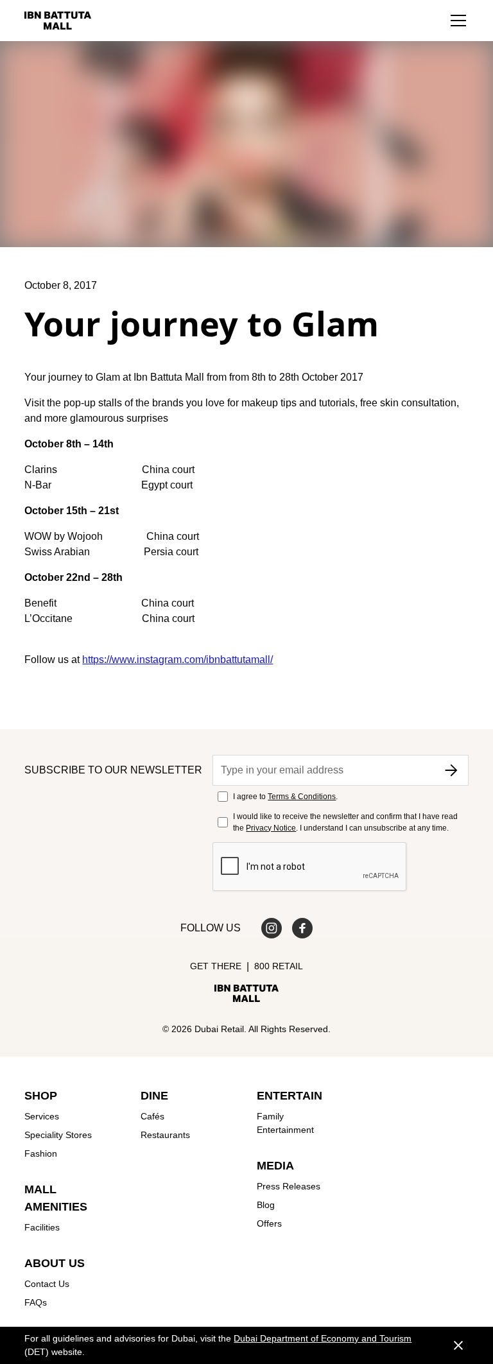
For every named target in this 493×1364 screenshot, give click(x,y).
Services (41, 1116)
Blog (266, 1205)
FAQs (35, 1302)
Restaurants (165, 1135)
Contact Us (46, 1284)
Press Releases (288, 1186)
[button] (458, 20)
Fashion (40, 1153)
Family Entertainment (285, 1123)
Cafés (152, 1116)
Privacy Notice (271, 828)
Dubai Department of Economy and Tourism (322, 1338)
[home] (57, 21)
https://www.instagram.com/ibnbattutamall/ (177, 659)
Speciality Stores (58, 1135)
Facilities (42, 1227)
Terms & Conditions (302, 796)
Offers (269, 1223)
